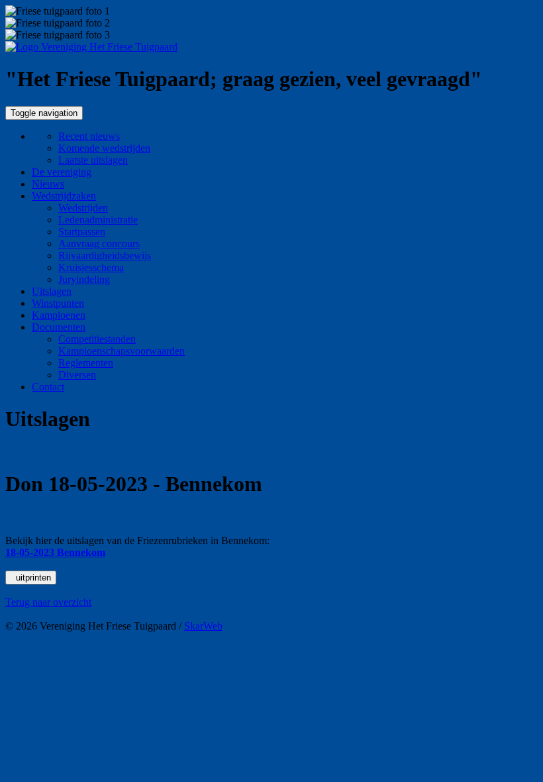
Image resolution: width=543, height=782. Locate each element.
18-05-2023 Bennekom (55, 552)
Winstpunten (58, 303)
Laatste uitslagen (93, 160)
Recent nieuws (89, 136)
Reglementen (85, 362)
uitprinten (31, 578)
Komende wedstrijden (104, 148)
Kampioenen (58, 315)
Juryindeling (84, 279)
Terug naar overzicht (48, 602)
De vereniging (61, 172)
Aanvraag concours (99, 243)
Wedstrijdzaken (64, 195)
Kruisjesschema (91, 267)
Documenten (58, 327)
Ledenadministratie (98, 219)
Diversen (77, 374)
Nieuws (48, 184)
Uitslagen (52, 291)
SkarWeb (203, 626)
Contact (48, 386)
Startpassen (81, 231)
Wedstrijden (83, 207)
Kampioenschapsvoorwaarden (121, 351)
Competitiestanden (97, 339)
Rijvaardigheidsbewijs (104, 255)
